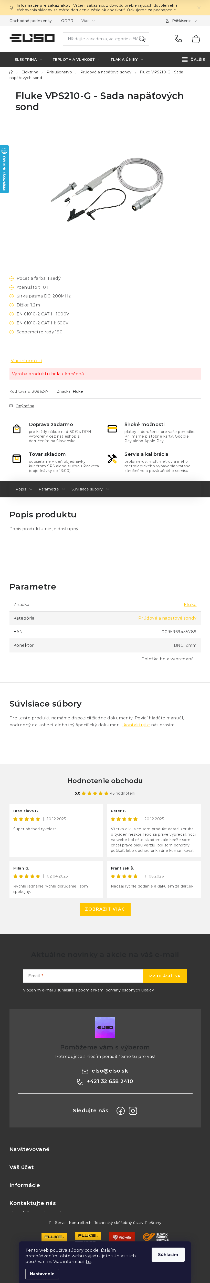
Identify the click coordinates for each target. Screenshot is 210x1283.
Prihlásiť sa (165, 976)
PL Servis (58, 1222)
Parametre (49, 489)
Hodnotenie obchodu (105, 781)
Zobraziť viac (105, 909)
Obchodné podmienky (30, 20)
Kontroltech (80, 1222)
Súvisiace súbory (87, 489)
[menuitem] (28, 59)
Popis (21, 489)
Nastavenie (42, 1273)
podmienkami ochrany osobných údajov (116, 990)
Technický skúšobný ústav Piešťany (128, 1222)
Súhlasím (168, 1254)
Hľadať (142, 39)
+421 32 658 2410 (179, 39)
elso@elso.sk (110, 1071)
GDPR (67, 20)
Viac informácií (26, 360)
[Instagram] (133, 1111)
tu (88, 1261)
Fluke (78, 391)
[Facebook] (121, 1111)
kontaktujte (137, 724)
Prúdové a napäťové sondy (167, 618)
